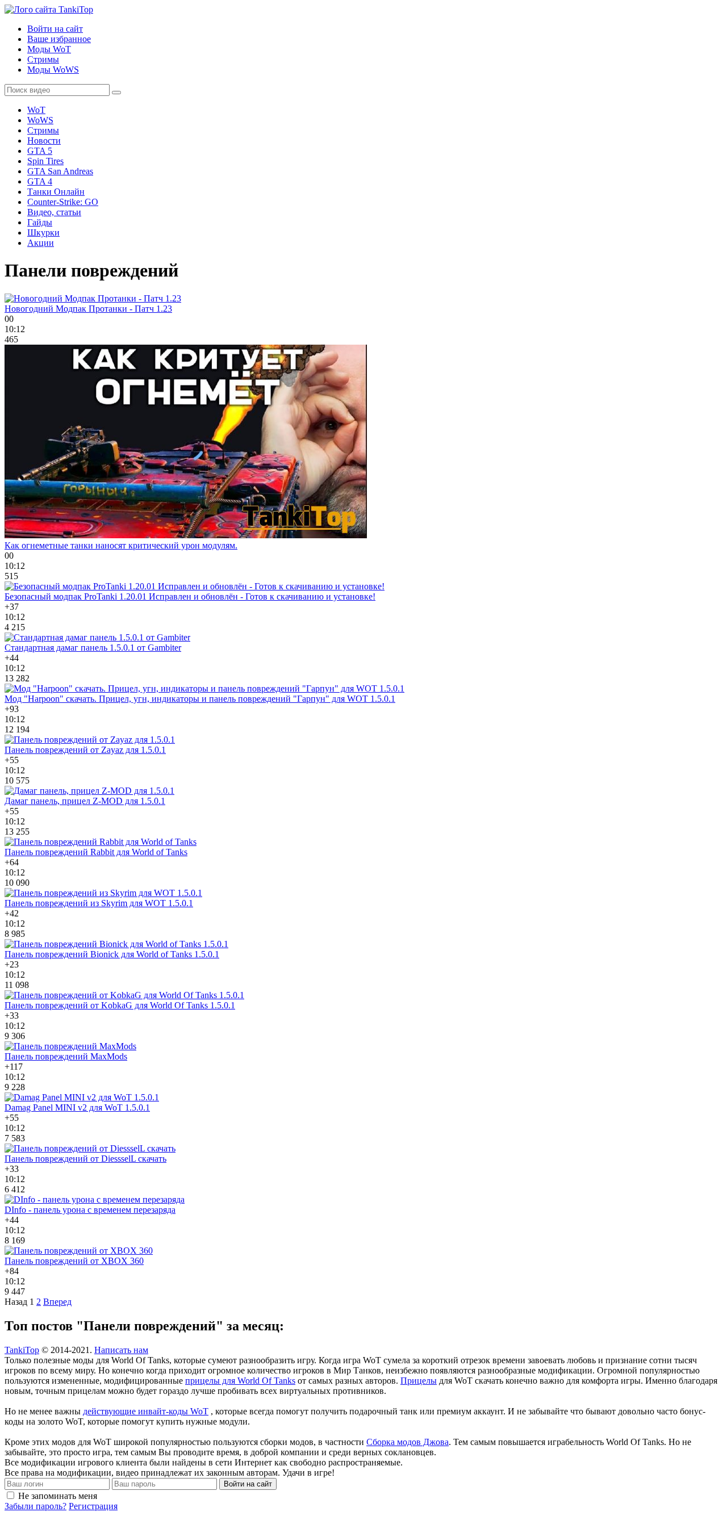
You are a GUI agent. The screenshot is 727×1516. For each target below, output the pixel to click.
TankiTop (22, 1350)
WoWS (40, 120)
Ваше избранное (59, 39)
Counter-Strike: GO (62, 202)
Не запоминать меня (57, 1496)
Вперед (57, 1301)
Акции (40, 243)
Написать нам (121, 1350)
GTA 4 (39, 181)
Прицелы (418, 1380)
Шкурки (43, 232)
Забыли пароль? (35, 1506)
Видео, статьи (54, 212)
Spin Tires (45, 161)
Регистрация (93, 1506)
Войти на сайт (55, 28)
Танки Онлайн (56, 191)
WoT (36, 110)
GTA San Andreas (60, 171)
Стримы (43, 59)
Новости (44, 140)
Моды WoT (49, 49)
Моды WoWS (53, 69)
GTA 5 (39, 151)
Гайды (39, 222)
